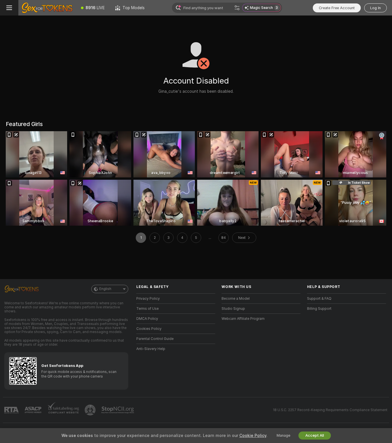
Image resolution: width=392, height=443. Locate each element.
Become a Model (236, 299)
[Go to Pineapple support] (91, 410)
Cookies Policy (149, 329)
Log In (375, 8)
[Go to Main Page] (47, 8)
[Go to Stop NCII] (118, 410)
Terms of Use (147, 309)
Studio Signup (233, 309)
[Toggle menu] (9, 8)
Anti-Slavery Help (150, 349)
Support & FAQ (319, 299)
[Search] (237, 8)
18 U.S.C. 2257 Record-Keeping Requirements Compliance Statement (330, 410)
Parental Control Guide (155, 339)
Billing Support (319, 309)
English (105, 289)
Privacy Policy (148, 299)
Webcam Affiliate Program (243, 319)
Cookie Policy (252, 435)
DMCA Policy (147, 319)
